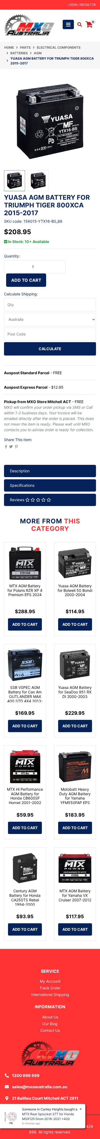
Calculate (50, 348)
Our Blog (50, 1023)
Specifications (22, 485)
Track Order (50, 988)
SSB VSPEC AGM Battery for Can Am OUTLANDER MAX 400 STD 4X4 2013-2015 (25, 696)
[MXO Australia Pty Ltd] (29, 24)
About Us (50, 1017)
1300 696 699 (25, 1075)
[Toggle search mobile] (78, 24)
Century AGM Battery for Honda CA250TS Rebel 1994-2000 (25, 897)
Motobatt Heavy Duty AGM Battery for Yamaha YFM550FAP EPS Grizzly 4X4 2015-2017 (75, 800)
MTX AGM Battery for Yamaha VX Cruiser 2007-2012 (75, 895)
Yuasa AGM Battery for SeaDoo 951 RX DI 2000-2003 (75, 692)
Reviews (17, 499)
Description (20, 471)
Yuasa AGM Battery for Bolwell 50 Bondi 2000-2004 (75, 590)
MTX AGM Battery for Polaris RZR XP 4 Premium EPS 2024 (24, 590)
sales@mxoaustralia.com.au (39, 1086)
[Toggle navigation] (68, 24)
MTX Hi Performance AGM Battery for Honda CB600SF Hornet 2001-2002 (25, 796)
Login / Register (82, 5)
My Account (50, 981)
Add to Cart (26, 280)
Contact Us (50, 1030)
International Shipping (50, 994)
